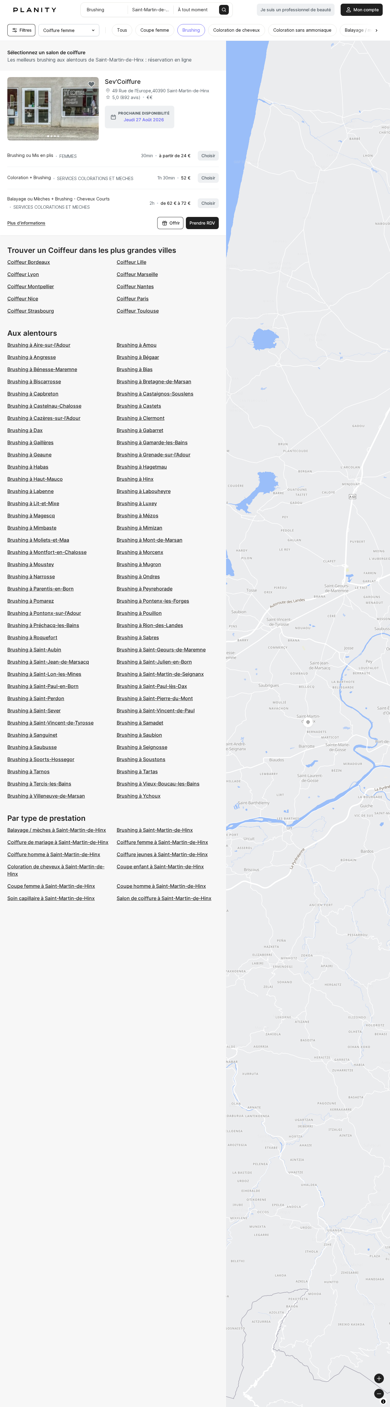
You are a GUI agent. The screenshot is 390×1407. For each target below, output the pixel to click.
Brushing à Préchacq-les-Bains (43, 625)
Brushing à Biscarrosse (34, 381)
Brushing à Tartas (137, 771)
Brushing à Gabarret (140, 430)
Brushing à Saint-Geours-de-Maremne (161, 650)
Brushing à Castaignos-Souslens (155, 394)
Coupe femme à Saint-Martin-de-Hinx (51, 886)
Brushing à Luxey (137, 503)
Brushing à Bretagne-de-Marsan (154, 381)
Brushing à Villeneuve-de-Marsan (46, 796)
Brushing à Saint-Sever (34, 710)
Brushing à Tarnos (28, 771)
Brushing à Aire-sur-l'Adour (38, 345)
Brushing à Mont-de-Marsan (150, 540)
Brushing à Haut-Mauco (35, 479)
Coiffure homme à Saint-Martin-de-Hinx (53, 854)
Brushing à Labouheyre (144, 491)
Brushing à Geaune (29, 455)
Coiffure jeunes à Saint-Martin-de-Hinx (162, 854)
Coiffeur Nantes (135, 286)
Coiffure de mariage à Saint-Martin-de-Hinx (57, 842)
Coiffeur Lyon (23, 274)
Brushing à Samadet (140, 723)
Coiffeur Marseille (137, 274)
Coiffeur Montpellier (30, 286)
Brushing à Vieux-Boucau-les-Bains (158, 784)
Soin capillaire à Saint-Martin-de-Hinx (51, 898)
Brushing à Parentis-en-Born (40, 589)
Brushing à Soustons (141, 759)
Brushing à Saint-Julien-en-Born (154, 662)
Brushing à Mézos (137, 515)
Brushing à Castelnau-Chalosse (44, 406)
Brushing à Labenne (30, 491)
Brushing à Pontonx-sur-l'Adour (44, 613)
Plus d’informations (26, 222)
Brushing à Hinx (135, 479)
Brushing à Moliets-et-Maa (38, 540)
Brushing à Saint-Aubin (34, 650)
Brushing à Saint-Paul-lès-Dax (152, 686)
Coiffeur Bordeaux (28, 262)
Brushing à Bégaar (138, 357)
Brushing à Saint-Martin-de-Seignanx (160, 674)
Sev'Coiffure (123, 81)
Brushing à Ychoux (139, 796)
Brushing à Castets (139, 406)
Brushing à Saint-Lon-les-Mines (44, 674)
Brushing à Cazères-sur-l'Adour (43, 418)
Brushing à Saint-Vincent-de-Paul (156, 710)
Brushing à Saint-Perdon (35, 698)
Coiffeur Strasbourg (30, 311)
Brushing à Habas (27, 467)
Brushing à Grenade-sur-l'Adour (153, 455)
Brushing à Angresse (31, 357)
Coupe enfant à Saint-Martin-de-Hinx (160, 866)
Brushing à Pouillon (139, 613)
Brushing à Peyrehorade (144, 589)
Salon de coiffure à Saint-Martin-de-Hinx (164, 898)
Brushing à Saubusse (32, 747)
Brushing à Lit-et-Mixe (33, 503)
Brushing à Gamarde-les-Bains (152, 442)
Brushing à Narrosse (31, 576)
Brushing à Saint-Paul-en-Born (43, 686)
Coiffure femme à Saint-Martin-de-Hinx (162, 842)
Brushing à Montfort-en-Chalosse (47, 552)
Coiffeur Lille (131, 262)
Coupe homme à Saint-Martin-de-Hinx (161, 886)
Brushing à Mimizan (139, 528)
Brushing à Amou (137, 345)
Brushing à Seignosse (142, 747)
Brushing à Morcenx (140, 552)
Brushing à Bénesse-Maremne (42, 369)
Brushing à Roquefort (32, 637)
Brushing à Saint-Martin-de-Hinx (155, 830)
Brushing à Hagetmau (142, 467)
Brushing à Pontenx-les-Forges (153, 601)
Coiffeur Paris (133, 299)
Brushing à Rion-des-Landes (150, 625)
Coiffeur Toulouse (138, 311)
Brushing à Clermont (141, 418)
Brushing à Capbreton (32, 394)
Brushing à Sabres (138, 637)
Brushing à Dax (25, 430)
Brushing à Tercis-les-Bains (39, 784)
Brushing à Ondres (138, 576)
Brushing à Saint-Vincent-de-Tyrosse (50, 723)
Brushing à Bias (135, 369)
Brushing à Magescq (31, 515)
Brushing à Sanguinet (32, 735)
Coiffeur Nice (22, 299)
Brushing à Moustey (30, 564)
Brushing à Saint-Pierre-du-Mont (155, 698)
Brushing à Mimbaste (31, 528)
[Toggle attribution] (383, 1401)
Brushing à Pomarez (30, 601)
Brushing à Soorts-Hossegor (40, 759)
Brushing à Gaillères (30, 442)
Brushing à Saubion (139, 735)
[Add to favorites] (91, 84)
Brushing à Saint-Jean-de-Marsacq (48, 662)
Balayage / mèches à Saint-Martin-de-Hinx (56, 830)
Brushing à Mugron (139, 564)
